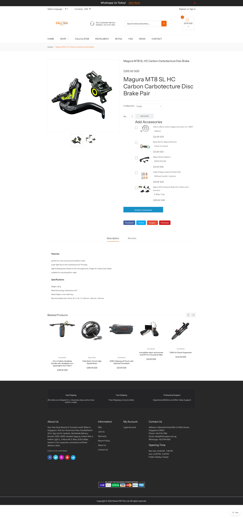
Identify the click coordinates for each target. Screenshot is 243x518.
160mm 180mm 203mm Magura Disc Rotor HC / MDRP (173, 127)
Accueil (50, 47)
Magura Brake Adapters (161, 157)
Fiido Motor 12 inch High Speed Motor (92, 362)
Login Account (129, 427)
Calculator (82, 39)
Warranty (102, 436)
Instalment (102, 39)
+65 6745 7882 (109, 24)
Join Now (134, 2)
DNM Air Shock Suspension (181, 352)
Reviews (132, 238)
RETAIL (118, 39)
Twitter (141, 222)
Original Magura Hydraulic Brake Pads (167, 172)
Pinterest (165, 222)
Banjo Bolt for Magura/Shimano (165, 142)
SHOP (63, 39)
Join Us (101, 431)
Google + (152, 222)
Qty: (124, 116)
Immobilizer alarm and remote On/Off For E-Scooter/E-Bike (151, 353)
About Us (102, 445)
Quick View (145, 131)
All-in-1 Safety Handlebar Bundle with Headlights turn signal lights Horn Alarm (62, 363)
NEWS (142, 39)
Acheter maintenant (143, 210)
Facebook (129, 222)
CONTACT (157, 39)
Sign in (193, 9)
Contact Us (103, 449)
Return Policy (104, 440)
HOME (50, 39)
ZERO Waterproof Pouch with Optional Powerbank (121, 362)
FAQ (131, 39)
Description (113, 238)
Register (182, 9)
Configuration (128, 106)
